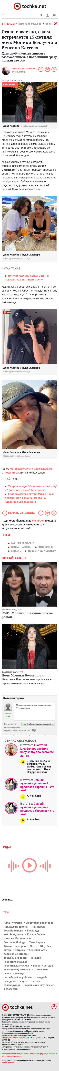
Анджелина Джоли (16, 926)
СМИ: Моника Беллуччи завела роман (27, 615)
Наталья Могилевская (17, 938)
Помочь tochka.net (29, 23)
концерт (36, 957)
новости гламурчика (16, 965)
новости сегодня (43, 965)
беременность (38, 950)
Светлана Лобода (14, 942)
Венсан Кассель (21, 547)
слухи (23, 981)
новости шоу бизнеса (17, 969)
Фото (33, 946)
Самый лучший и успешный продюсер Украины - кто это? (37, 785)
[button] (47, 15)
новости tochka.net (15, 961)
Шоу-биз (45, 946)
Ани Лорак (38, 926)
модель (16, 551)
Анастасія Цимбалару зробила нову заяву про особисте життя (37, 750)
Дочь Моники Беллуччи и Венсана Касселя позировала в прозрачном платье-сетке (27, 679)
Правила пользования (11, 1054)
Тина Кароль (37, 942)
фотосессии (11, 989)
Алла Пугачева (13, 922)
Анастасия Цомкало (24, 68)
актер (7, 950)
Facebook (38, 520)
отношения (45, 547)
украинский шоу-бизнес (39, 985)
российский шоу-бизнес (18, 977)
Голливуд (33, 930)
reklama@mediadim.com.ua (13, 1038)
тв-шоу (35, 981)
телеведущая (12, 985)
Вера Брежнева (13, 930)
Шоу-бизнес (9, 84)
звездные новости (15, 957)
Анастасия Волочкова (39, 922)
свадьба (42, 977)
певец (7, 973)
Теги (6, 912)
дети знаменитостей (16, 953)
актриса (20, 950)
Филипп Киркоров (15, 946)
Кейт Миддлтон (13, 934)
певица (19, 973)
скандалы (10, 981)
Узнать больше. (8, 1063)
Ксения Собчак (36, 934)
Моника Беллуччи (22, 543)
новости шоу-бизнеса (42, 551)
